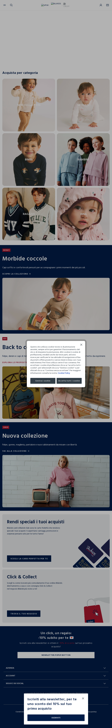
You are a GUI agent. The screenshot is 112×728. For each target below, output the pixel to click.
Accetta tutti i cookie (69, 380)
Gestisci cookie (42, 380)
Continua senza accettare (81, 345)
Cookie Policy (64, 373)
